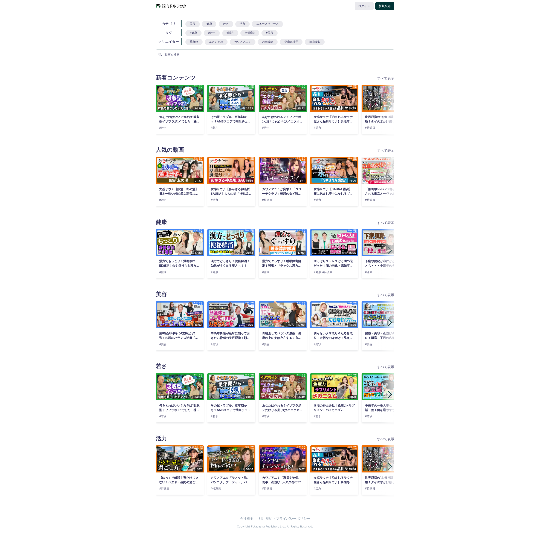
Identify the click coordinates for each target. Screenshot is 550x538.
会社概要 (247, 518)
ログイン (364, 6)
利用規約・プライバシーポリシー (284, 518)
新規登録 (385, 6)
